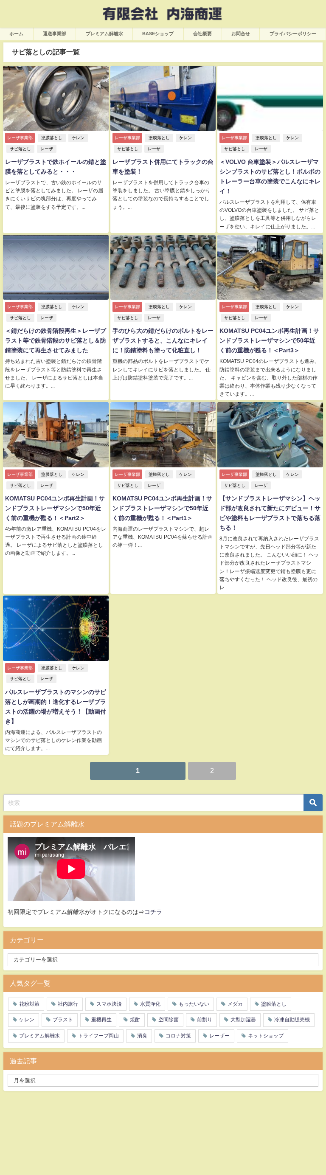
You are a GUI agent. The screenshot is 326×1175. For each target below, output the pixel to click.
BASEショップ (158, 33)
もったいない (194, 1003)
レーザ (46, 149)
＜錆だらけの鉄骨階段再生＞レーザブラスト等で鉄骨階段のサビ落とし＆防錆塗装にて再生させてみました (55, 340)
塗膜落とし (51, 138)
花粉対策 (29, 1003)
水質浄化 (150, 1003)
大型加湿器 (243, 1019)
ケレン (78, 138)
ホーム (16, 33)
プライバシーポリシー (293, 33)
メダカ (235, 1003)
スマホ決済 (109, 1003)
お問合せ (240, 33)
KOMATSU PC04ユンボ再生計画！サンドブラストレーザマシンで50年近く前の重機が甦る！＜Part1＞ (162, 508)
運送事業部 (54, 33)
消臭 (142, 1035)
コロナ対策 (178, 1035)
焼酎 (135, 1019)
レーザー (219, 1035)
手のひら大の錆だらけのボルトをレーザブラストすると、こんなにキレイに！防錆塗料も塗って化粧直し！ (163, 340)
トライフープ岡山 (98, 1035)
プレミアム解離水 (104, 33)
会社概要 (202, 33)
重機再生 (101, 1019)
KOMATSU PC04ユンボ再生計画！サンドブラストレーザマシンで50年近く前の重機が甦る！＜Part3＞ (269, 340)
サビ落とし (20, 149)
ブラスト (63, 1019)
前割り (204, 1019)
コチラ (153, 912)
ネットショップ (266, 1035)
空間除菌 (168, 1019)
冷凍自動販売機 (292, 1019)
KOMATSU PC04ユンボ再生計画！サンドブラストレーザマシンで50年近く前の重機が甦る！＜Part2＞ (55, 508)
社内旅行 (68, 1003)
